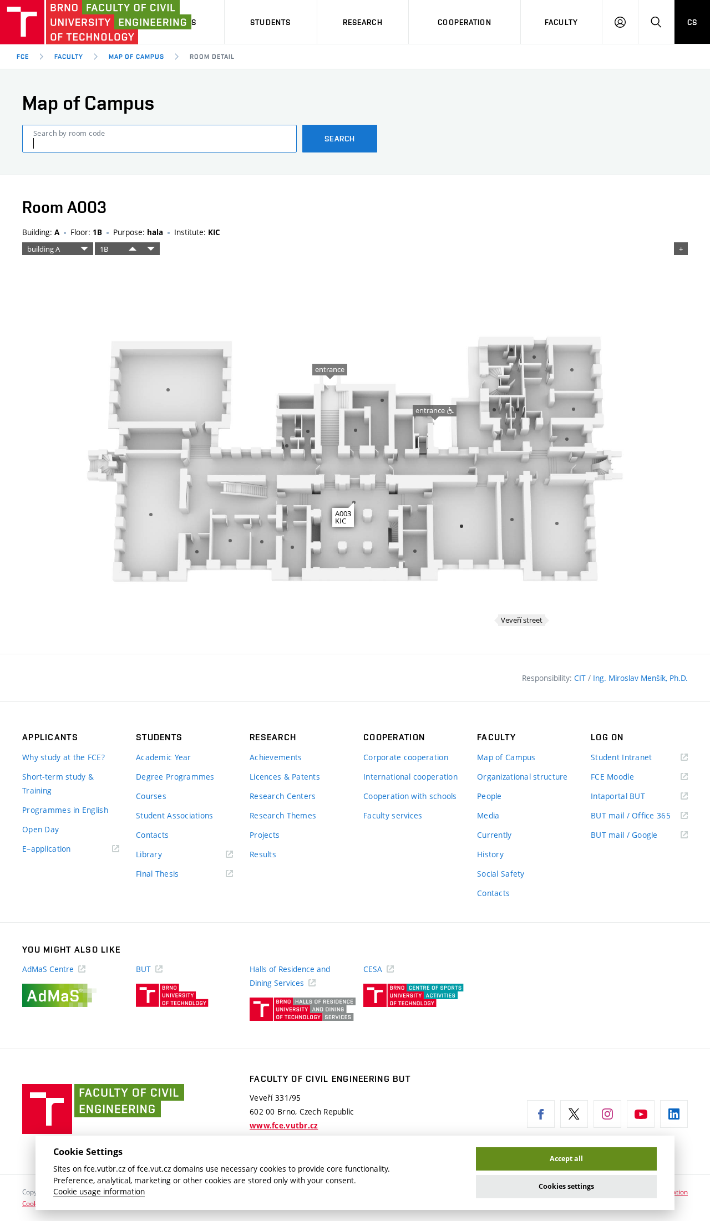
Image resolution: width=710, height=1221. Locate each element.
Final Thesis (173, 874)
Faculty (561, 22)
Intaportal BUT (634, 796)
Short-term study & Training (58, 783)
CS (692, 22)
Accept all (566, 1158)
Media (488, 815)
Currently (494, 835)
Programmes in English (65, 810)
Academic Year (163, 757)
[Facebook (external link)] (541, 1114)
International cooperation (410, 776)
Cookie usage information (99, 1192)
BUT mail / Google (639, 835)
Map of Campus (136, 56)
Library (165, 854)
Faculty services (392, 815)
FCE (23, 56)
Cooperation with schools (410, 796)
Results (263, 854)
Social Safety (501, 873)
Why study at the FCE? (63, 757)
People (489, 796)
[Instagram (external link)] (607, 1114)
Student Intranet (637, 757)
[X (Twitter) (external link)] (574, 1114)
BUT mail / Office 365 (639, 816)
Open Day (40, 829)
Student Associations (175, 815)
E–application (62, 849)
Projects (265, 835)
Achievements (276, 757)
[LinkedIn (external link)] (674, 1114)
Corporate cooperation (405, 757)
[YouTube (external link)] (641, 1114)
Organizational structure (522, 776)
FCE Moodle (628, 777)
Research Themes (283, 815)
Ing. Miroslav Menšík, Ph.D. (640, 678)
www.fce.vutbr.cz (284, 1126)
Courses (151, 796)
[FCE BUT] (61, 22)
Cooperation (464, 22)
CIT (581, 678)
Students (270, 22)
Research (363, 22)
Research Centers (283, 796)
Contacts (152, 835)
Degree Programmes (175, 776)
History (490, 854)
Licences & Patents (285, 776)
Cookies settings (566, 1186)
